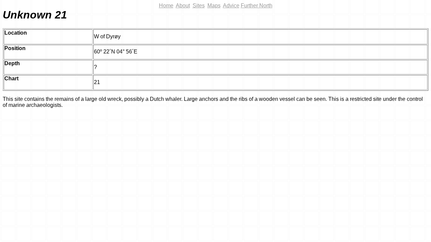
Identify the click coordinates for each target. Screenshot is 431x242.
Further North (256, 5)
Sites (199, 5)
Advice (231, 5)
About (183, 5)
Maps (214, 5)
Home (166, 5)
